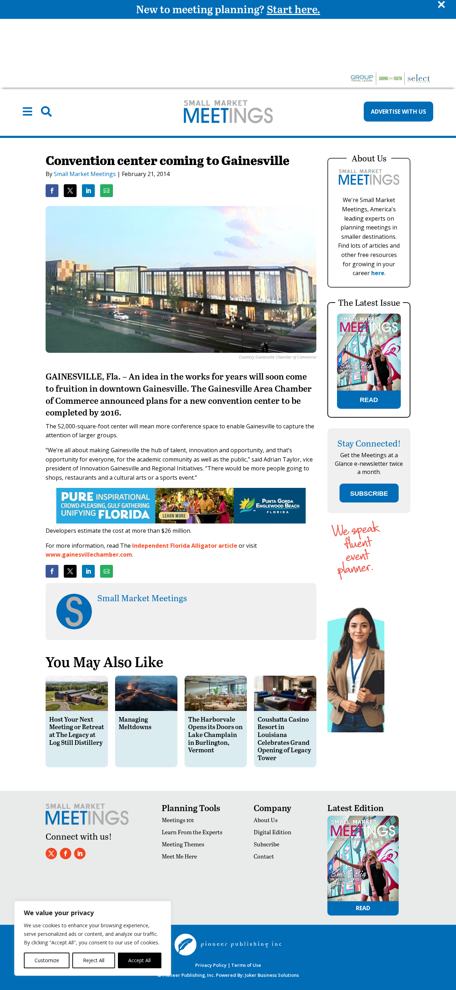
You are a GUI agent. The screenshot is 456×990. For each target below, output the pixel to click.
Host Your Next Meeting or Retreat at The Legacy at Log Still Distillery (76, 731)
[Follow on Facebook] (65, 853)
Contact (264, 856)
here (377, 273)
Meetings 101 (178, 820)
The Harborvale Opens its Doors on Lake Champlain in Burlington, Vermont (215, 734)
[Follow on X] (51, 853)
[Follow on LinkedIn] (80, 853)
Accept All (139, 960)
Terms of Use (246, 965)
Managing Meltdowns (135, 723)
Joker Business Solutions (272, 975)
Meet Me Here (179, 856)
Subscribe (266, 844)
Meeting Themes (183, 844)
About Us (266, 820)
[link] (52, 190)
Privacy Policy (211, 965)
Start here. (293, 8)
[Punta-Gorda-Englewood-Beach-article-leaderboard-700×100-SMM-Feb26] (181, 521)
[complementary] (92, 938)
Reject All (93, 960)
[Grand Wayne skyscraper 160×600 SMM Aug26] (355, 730)
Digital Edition (272, 832)
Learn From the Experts (192, 832)
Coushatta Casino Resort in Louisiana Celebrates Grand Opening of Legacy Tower (284, 738)
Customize (47, 960)
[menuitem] (27, 111)
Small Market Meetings (85, 174)
